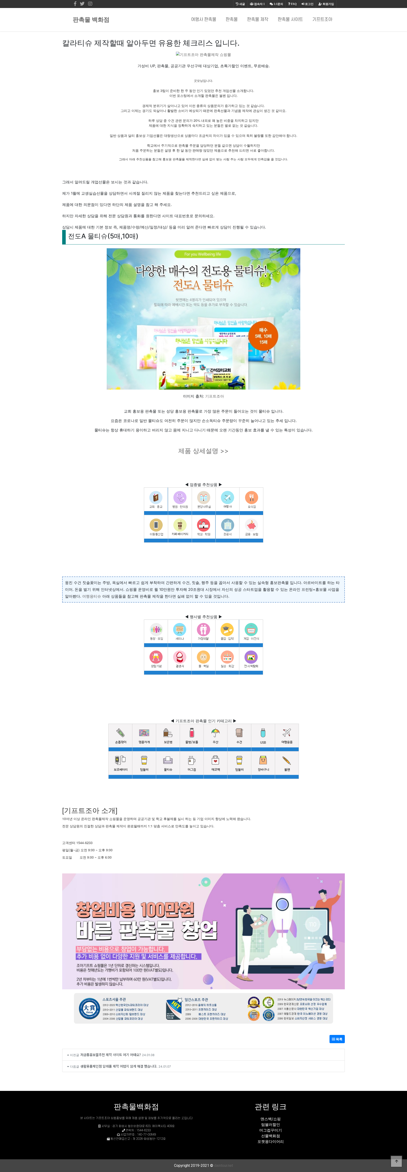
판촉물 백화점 (91, 19)
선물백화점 (270, 1135)
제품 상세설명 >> (203, 450)
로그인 (308, 4)
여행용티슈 (91, 596)
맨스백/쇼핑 (270, 1119)
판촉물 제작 (257, 19)
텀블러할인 (270, 1124)
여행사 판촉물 (203, 19)
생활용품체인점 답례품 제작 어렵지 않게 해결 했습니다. (118, 1066)
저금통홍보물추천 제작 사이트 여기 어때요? (110, 1054)
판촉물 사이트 (290, 19)
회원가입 (328, 4)
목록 (338, 1039)
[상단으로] (396, 1161)
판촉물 (232, 19)
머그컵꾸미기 (270, 1130)
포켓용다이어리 (270, 1141)
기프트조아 (322, 19)
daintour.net (223, 1165)
